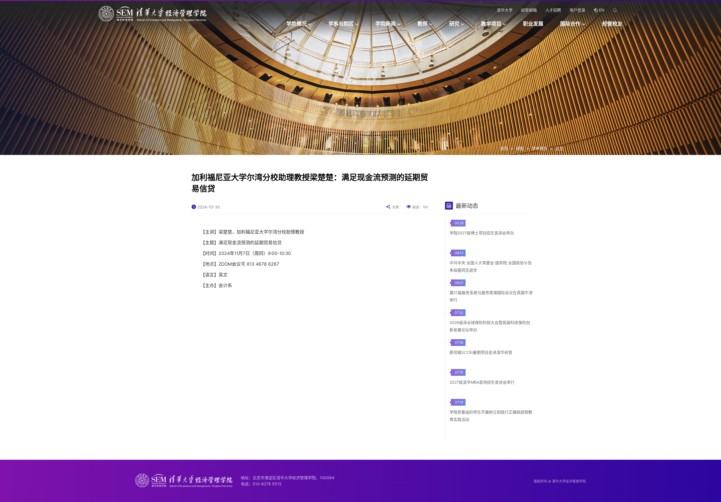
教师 (422, 24)
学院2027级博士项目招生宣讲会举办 (481, 232)
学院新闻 (385, 24)
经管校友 (612, 24)
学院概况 (296, 24)
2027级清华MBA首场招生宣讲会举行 (482, 382)
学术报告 (540, 148)
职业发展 (533, 24)
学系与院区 (341, 24)
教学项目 (491, 24)
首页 (504, 148)
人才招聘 (553, 10)
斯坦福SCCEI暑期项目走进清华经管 (480, 352)
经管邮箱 (529, 10)
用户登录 (577, 10)
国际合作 (570, 24)
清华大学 (505, 10)
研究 (454, 24)
